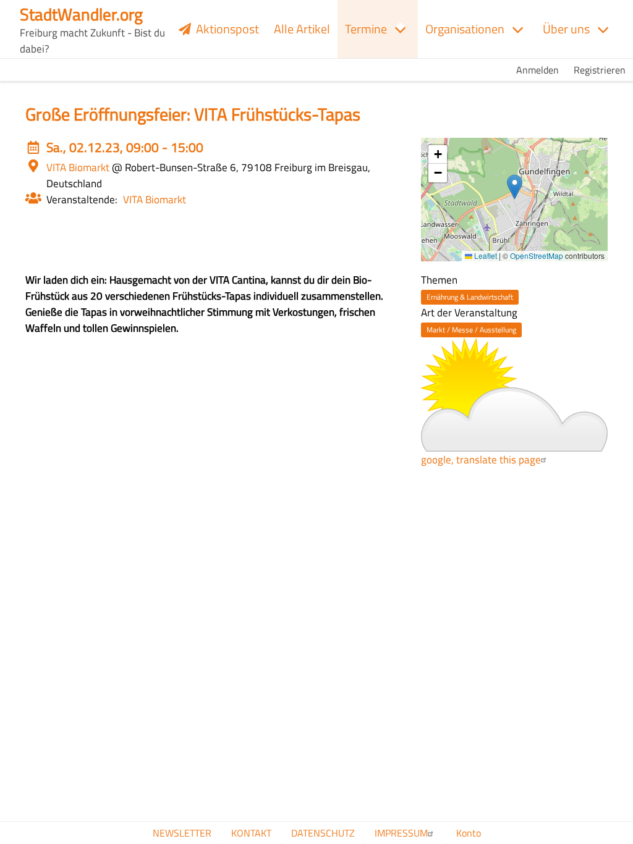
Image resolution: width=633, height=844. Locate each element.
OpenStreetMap (536, 255)
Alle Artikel (302, 28)
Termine (366, 28)
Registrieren (600, 69)
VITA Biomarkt (154, 199)
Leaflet (484, 255)
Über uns (566, 28)
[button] (514, 187)
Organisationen (464, 28)
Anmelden (537, 69)
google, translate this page (481, 459)
